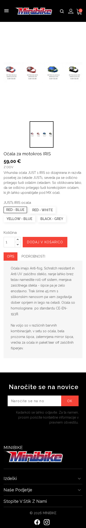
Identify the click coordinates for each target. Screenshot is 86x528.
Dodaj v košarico (45, 242)
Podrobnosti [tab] (33, 256)
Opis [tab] (10, 256)
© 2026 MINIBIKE (43, 513)
